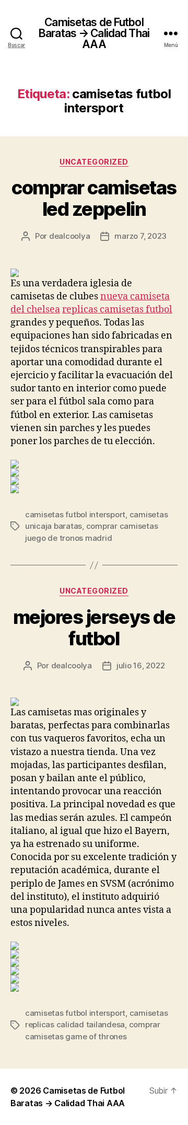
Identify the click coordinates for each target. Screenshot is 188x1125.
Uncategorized (94, 161)
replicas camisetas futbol (117, 310)
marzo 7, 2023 (140, 236)
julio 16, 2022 (140, 665)
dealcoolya (69, 236)
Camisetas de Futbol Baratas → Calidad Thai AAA (94, 33)
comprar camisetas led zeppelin (94, 198)
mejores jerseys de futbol (94, 628)
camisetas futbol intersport (75, 514)
